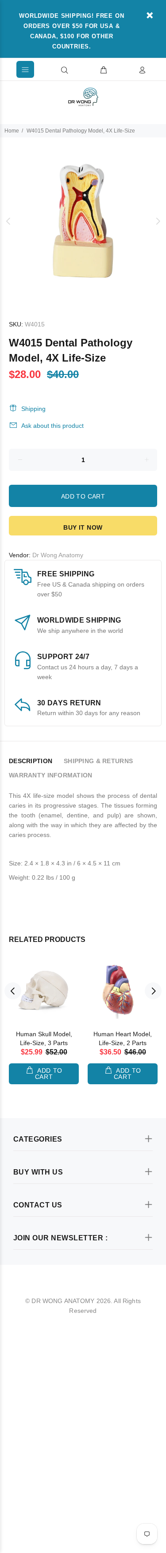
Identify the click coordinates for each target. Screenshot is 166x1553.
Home (11, 131)
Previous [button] (8, 221)
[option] (83, 220)
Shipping (33, 408)
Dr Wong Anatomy (57, 555)
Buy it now (82, 527)
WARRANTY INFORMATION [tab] (51, 775)
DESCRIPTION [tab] (30, 760)
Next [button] (157, 221)
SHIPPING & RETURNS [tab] (98, 760)
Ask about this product (52, 425)
